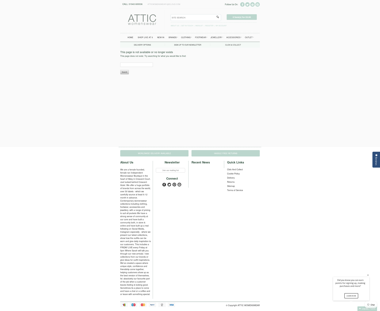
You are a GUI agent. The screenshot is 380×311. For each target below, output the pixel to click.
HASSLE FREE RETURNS (225, 153)
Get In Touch (187, 25)
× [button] (368, 275)
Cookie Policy (233, 173)
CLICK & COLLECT (233, 44)
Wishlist (199, 25)
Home (130, 37)
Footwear (200, 37)
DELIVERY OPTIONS (142, 44)
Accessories (233, 37)
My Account (221, 25)
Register (209, 25)
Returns (231, 181)
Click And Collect (235, 169)
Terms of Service (235, 190)
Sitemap (231, 185)
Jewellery (216, 37)
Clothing (186, 37)
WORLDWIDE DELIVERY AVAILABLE (154, 153)
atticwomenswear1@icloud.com (164, 4)
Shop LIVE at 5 (145, 37)
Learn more (351, 296)
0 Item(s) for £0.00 (242, 17)
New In (160, 37)
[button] (354, 308)
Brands (173, 37)
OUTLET (248, 37)
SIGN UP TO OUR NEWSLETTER (187, 44)
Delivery (231, 177)
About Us (175, 25)
